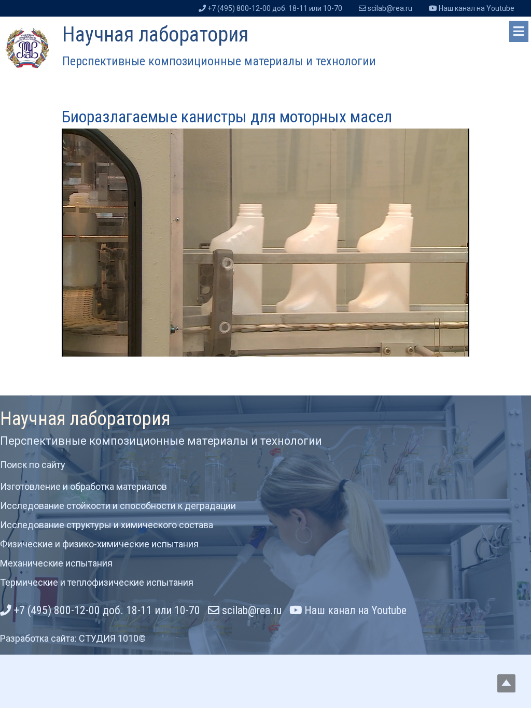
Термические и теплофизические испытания (96, 582)
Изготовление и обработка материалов (83, 486)
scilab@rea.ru (250, 610)
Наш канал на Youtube (354, 610)
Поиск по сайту (32, 464)
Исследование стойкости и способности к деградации (118, 505)
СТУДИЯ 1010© (112, 638)
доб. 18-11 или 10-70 (274, 8)
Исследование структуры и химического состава (106, 524)
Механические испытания (56, 563)
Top (506, 683)
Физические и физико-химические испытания (99, 544)
